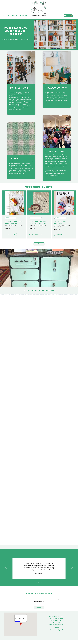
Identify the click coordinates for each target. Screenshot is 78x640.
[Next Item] (74, 420)
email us (60, 173)
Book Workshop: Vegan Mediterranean (14, 222)
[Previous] (6, 567)
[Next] (72, 567)
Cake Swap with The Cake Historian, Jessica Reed (38, 222)
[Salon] (39, 582)
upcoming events (52, 173)
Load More (39, 244)
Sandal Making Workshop (60, 222)
